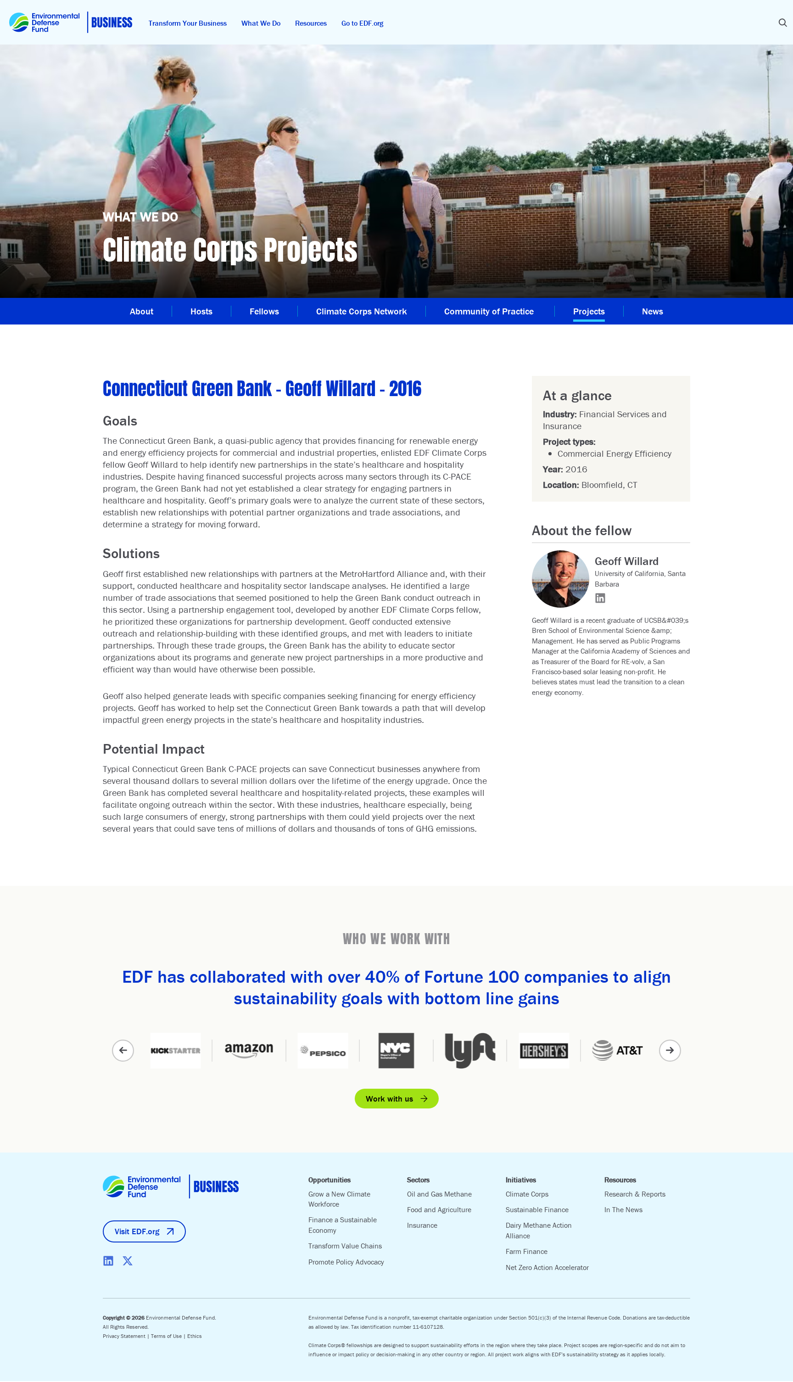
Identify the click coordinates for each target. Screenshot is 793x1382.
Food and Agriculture (439, 1209)
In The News (623, 1209)
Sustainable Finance (537, 1209)
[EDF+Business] (70, 22)
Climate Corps (527, 1193)
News (652, 311)
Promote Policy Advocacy (346, 1261)
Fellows (264, 311)
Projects (589, 311)
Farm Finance (526, 1251)
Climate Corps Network (361, 311)
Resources (311, 23)
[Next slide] (670, 1051)
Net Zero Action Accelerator (547, 1267)
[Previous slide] (123, 1051)
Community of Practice (490, 311)
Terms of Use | (169, 1335)
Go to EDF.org (362, 23)
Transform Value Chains (345, 1245)
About (141, 311)
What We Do (260, 23)
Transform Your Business (188, 23)
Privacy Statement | (127, 1335)
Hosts (201, 311)
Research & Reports (634, 1193)
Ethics (194, 1335)
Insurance (422, 1225)
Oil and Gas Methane (439, 1193)
